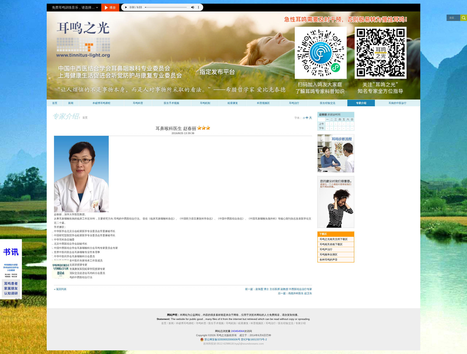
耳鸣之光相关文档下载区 (334, 239)
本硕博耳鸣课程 (101, 103)
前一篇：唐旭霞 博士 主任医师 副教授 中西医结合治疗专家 (278, 289)
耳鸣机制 (205, 103)
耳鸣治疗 (294, 103)
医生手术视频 (171, 103)
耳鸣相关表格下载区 (331, 244)
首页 (54, 103)
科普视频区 (263, 103)
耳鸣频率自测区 (328, 254)
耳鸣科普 (138, 103)
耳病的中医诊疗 (397, 103)
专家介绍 (361, 103)
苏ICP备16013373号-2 (254, 339)
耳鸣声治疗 (326, 249)
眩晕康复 (233, 103)
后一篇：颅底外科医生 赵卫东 (295, 293)
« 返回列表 (60, 289)
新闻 (70, 103)
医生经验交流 (327, 103)
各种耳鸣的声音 (328, 259)
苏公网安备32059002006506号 (222, 339)
